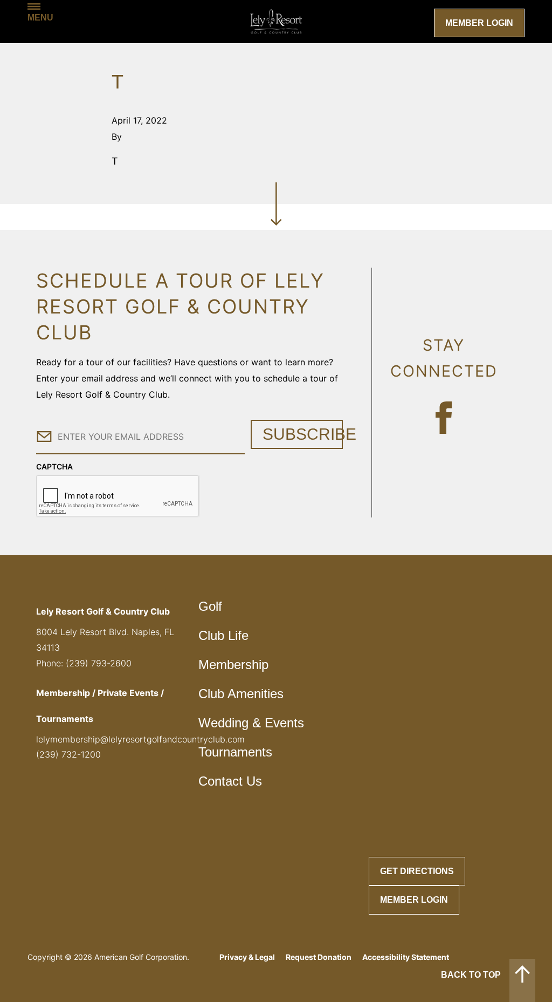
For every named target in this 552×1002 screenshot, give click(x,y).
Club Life (223, 635)
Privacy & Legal (247, 957)
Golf (210, 606)
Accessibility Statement (405, 957)
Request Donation (318, 957)
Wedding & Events (251, 722)
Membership (233, 664)
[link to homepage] (276, 22)
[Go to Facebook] (443, 417)
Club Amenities (241, 693)
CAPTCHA (54, 466)
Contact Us (230, 781)
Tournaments (235, 752)
